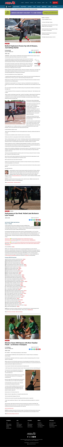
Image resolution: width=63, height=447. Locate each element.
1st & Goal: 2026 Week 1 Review (47, 22)
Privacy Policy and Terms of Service (34, 442)
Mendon (13, 413)
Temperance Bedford (17, 182)
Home (6, 9)
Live (35, 2)
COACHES (30, 420)
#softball (25, 238)
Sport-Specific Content (53, 425)
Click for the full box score (9, 408)
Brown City (17, 413)
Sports (8, 9)
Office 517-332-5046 (27, 440)
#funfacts (18, 242)
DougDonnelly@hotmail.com (16, 175)
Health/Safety (30, 425)
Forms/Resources (19, 426)
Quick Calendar (19, 425)
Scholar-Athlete (8, 424)
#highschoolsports (30, 238)
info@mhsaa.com (36, 440)
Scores (22, 2)
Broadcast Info (40, 424)
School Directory (19, 424)
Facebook (26, 255)
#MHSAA (38, 242)
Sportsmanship (8, 428)
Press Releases (40, 426)
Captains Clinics (8, 425)
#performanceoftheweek (27, 242)
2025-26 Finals (9, 413)
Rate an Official (30, 426)
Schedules (27, 2)
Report (24, 259)
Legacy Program (52, 426)
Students (11, 211)
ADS (17, 420)
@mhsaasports (7, 238)
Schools (31, 2)
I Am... (47, 2)
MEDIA (39, 420)
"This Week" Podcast (41, 425)
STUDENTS (8, 420)
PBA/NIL (7, 426)
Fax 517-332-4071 (32, 440)
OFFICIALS (51, 420)
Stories (14, 9)
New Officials (51, 424)
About (43, 2)
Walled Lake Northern (19, 311)
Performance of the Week (11, 311)
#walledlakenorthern (20, 238)
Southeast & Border (10, 182)
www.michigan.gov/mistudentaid (11, 255)
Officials (39, 2)
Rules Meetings (30, 424)
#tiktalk (21, 242)
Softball (11, 9)
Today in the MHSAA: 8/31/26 (47, 19)
